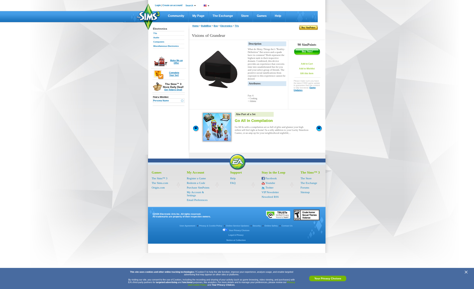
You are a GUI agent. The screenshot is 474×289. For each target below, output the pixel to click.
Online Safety (271, 226)
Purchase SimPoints (198, 187)
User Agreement (188, 226)
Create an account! (172, 5)
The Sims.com (160, 183)
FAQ (233, 183)
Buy (216, 26)
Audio (156, 37)
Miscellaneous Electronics (166, 46)
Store (245, 15)
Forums (305, 187)
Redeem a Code (196, 183)
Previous (195, 128)
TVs (155, 33)
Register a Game (196, 178)
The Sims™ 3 (159, 178)
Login (158, 5)
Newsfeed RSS (270, 196)
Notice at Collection (236, 240)
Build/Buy (206, 26)
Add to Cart (307, 64)
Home (195, 26)
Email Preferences (197, 200)
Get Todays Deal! (173, 89)
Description (255, 43)
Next (319, 128)
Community (176, 15)
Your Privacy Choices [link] (239, 230)
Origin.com (158, 187)
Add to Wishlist (307, 68)
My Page (198, 15)
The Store (306, 178)
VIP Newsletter (270, 192)
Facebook (271, 178)
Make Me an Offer (176, 61)
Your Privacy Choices (327, 278)
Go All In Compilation (254, 121)
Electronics (226, 26)
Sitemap (305, 192)
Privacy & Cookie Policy (211, 226)
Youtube (270, 183)
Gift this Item (306, 73)
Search (189, 5)
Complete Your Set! (174, 74)
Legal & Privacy (235, 235)
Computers (158, 42)
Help (278, 15)
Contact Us (287, 226)
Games (262, 15)
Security (257, 226)
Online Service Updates (237, 226)
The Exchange (223, 15)
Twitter (269, 187)
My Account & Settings (195, 194)
